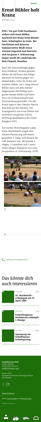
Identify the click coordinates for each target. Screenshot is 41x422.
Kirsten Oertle (26, 398)
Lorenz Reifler (12, 398)
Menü (34, 4)
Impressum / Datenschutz (8, 403)
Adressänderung (8, 393)
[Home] (6, 418)
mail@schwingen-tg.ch (10, 368)
